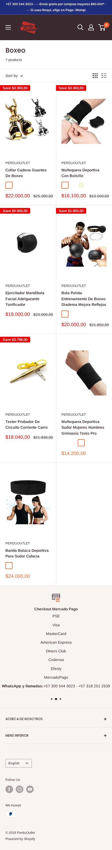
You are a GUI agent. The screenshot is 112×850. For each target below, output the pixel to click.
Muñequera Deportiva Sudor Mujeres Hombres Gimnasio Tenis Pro (82, 427)
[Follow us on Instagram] (19, 789)
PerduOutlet (17, 163)
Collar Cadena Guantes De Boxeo (26, 173)
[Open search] (80, 27)
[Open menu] (8, 27)
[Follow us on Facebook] (9, 789)
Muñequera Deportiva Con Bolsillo (80, 173)
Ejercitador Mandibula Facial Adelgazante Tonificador (24, 299)
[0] (102, 27)
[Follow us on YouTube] (30, 789)
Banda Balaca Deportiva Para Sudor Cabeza (27, 553)
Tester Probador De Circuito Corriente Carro (26, 424)
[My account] (91, 27)
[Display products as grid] (95, 75)
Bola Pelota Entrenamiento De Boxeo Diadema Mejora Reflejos (83, 299)
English (14, 763)
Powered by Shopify (20, 839)
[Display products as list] (104, 75)
